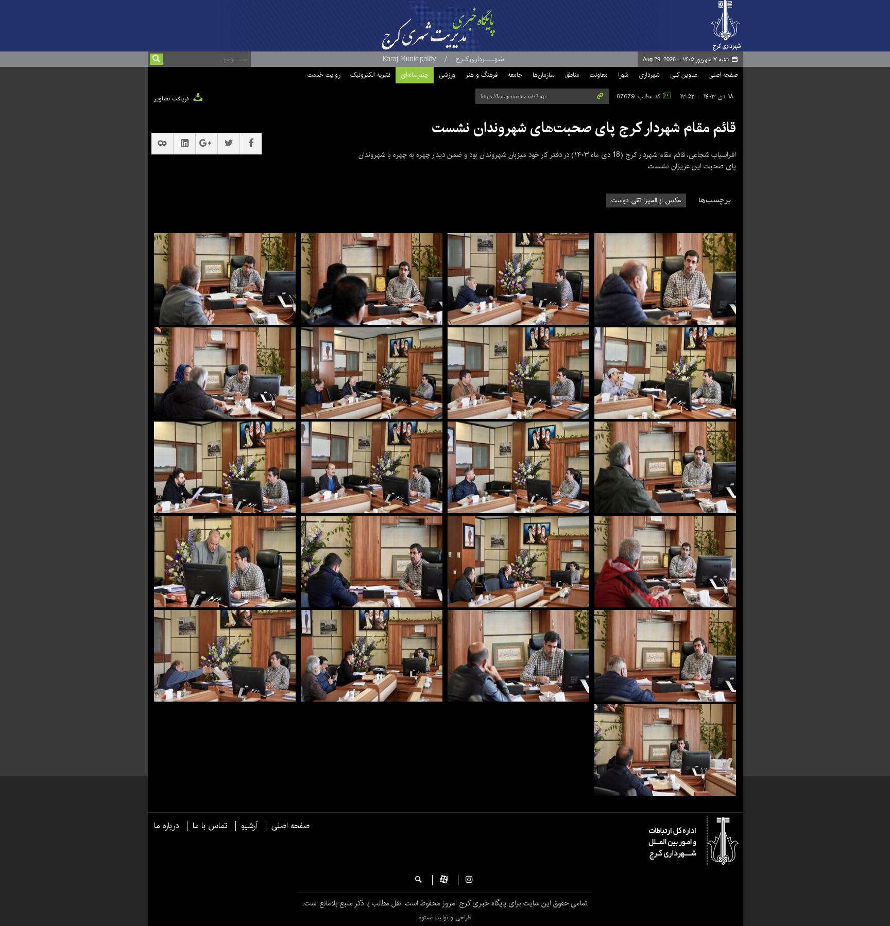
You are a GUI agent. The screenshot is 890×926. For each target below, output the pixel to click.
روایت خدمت (323, 75)
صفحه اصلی (723, 75)
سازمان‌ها (544, 75)
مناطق (572, 75)
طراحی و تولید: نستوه (445, 917)
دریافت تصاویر (172, 98)
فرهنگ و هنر (482, 75)
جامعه (515, 75)
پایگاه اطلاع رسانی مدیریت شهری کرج (464, 25)
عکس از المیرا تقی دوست (646, 200)
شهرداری (649, 75)
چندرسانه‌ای (415, 75)
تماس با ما (210, 826)
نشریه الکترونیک (370, 75)
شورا (623, 75)
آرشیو (249, 826)
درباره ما (166, 826)
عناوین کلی (684, 75)
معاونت (599, 75)
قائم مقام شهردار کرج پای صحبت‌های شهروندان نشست (584, 128)
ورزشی (447, 75)
